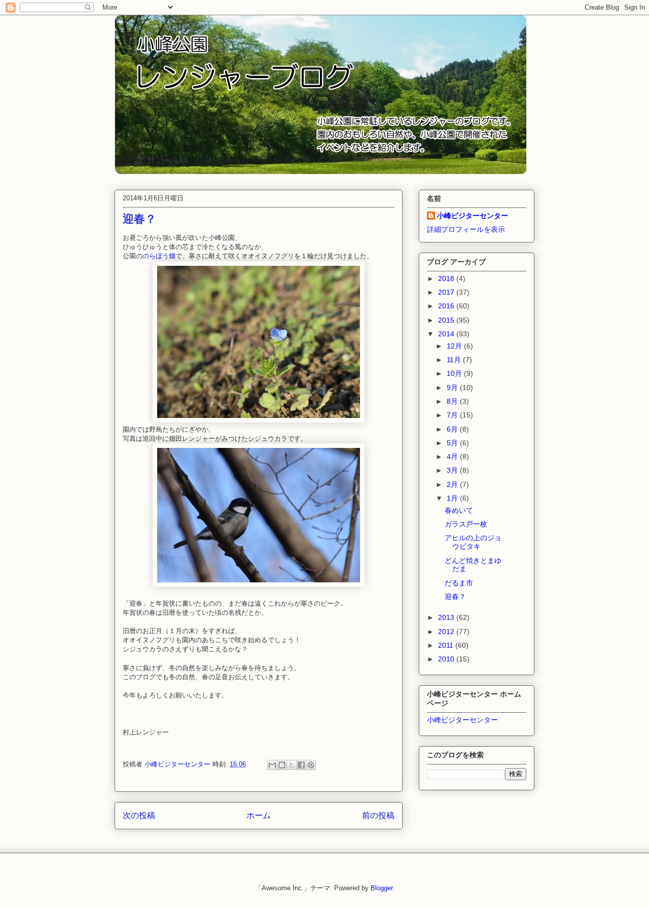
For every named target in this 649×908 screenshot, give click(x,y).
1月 (453, 498)
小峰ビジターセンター (472, 216)
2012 (447, 631)
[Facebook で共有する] (301, 765)
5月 (453, 443)
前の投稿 (378, 815)
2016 (447, 306)
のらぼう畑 (158, 256)
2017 (447, 292)
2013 (447, 617)
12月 (455, 346)
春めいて (459, 510)
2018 (447, 278)
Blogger (381, 888)
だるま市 (459, 583)
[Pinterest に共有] (311, 765)
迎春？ (455, 596)
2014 (447, 334)
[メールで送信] (272, 765)
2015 (447, 320)
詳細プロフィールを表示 (466, 229)
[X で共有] (291, 765)
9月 (453, 387)
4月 (453, 456)
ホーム (258, 815)
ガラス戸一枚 (466, 524)
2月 (453, 484)
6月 (453, 429)
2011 (446, 645)
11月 (455, 360)
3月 (453, 470)
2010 (447, 659)
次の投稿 (139, 815)
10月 (455, 373)
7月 (453, 415)
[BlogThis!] (282, 765)
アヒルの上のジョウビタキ (473, 542)
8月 (453, 401)
